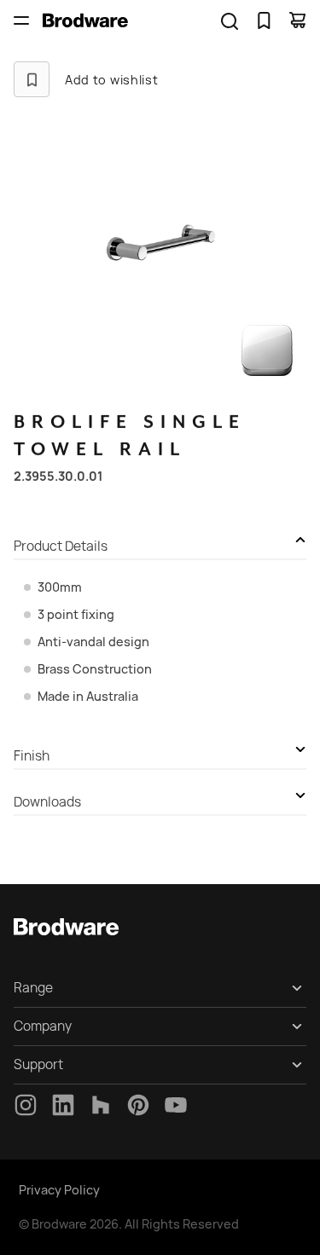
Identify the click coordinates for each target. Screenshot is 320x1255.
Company (43, 1026)
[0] (263, 20)
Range (33, 988)
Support (38, 1064)
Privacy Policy (59, 1190)
